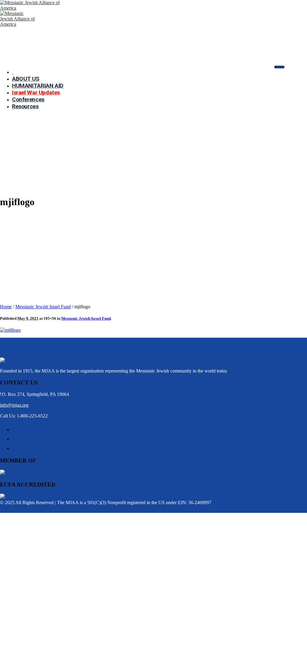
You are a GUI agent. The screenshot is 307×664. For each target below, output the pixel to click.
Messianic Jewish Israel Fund (43, 306)
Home (6, 306)
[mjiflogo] (10, 330)
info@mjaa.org (14, 405)
